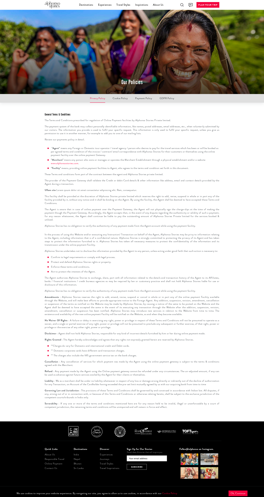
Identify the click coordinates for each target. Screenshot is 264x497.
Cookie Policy (169, 493)
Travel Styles (123, 5)
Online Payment (53, 463)
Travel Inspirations (109, 468)
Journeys (104, 459)
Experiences (105, 5)
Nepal (77, 459)
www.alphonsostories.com (64, 163)
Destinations (86, 5)
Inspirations (141, 5)
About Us (158, 5)
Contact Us (51, 468)
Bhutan (78, 463)
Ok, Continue (238, 493)
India (76, 454)
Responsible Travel (54, 459)
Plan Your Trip (207, 4)
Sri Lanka (79, 468)
